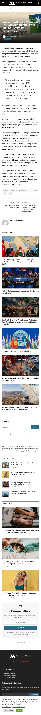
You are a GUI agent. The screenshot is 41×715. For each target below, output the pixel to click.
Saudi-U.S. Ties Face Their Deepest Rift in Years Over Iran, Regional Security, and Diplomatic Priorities (20, 322)
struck (10, 173)
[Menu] (3, 3)
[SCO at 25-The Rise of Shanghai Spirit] (20, 338)
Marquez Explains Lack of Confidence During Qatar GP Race (20, 563)
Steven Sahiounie (13, 36)
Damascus (13, 190)
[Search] (38, 3)
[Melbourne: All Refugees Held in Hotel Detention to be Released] (5, 494)
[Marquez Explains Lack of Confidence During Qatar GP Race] (20, 548)
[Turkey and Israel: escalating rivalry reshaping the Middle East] (20, 365)
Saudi (4, 193)
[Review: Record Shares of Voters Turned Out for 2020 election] (5, 465)
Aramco (5, 190)
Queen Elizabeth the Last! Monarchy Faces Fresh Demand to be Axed (22, 531)
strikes (22, 135)
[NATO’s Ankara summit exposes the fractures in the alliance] (20, 277)
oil (30, 190)
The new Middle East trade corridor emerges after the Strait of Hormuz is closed (19, 408)
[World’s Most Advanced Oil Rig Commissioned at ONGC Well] (5, 484)
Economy (8, 39)
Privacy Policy (17, 634)
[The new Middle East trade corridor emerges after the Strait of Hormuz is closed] (20, 394)
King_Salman (23, 190)
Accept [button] (19, 710)
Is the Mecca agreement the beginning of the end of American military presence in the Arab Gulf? (20, 262)
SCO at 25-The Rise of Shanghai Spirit (16, 351)
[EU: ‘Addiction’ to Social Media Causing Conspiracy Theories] (5, 474)
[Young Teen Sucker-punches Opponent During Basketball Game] (20, 580)
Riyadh (35, 190)
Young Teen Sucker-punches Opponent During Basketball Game (21, 594)
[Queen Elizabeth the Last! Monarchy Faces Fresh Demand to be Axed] (20, 517)
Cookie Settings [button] (8, 710)
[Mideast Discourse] (20, 3)
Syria (10, 193)
